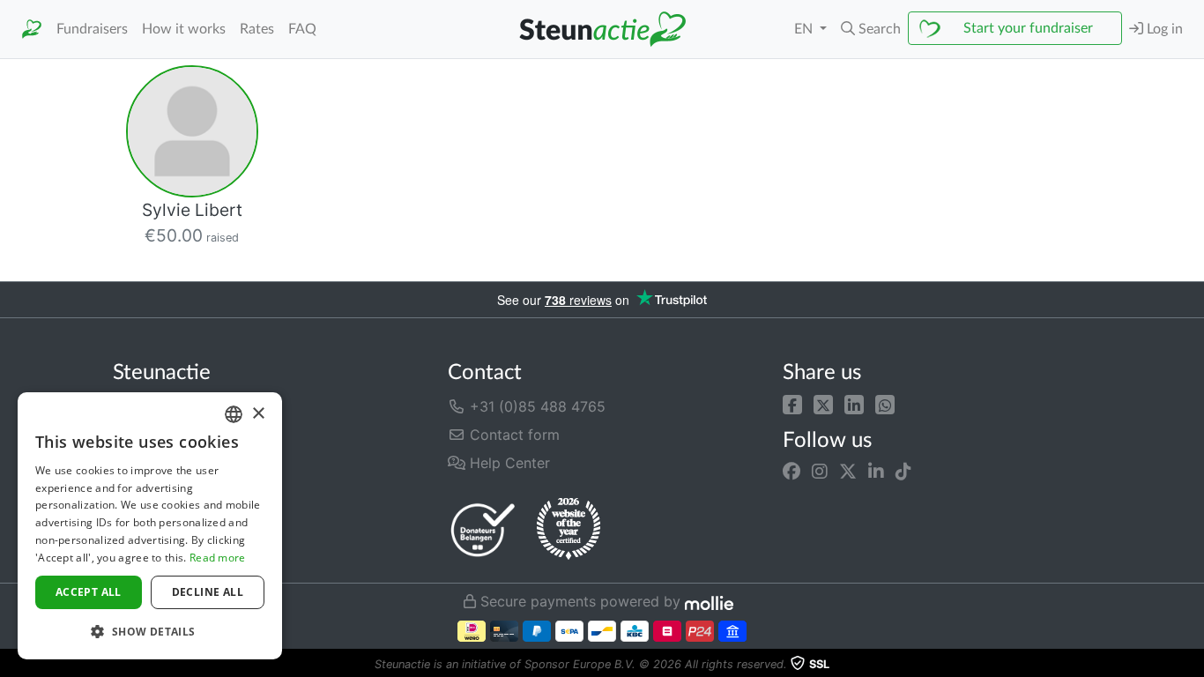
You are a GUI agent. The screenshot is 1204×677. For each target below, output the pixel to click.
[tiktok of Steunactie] (903, 471)
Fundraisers (92, 29)
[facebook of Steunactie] (791, 471)
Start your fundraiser (1028, 28)
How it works (184, 29)
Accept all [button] (89, 591)
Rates (257, 29)
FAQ (302, 29)
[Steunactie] (31, 29)
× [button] (257, 413)
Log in (1163, 29)
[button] (871, 29)
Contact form (512, 434)
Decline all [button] (207, 591)
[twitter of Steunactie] (848, 471)
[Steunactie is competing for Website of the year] (568, 529)
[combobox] (233, 414)
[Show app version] (1191, 664)
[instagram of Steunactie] (820, 471)
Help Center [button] (507, 463)
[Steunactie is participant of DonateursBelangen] (483, 529)
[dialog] (150, 525)
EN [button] (805, 29)
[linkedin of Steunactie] (876, 471)
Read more (218, 557)
